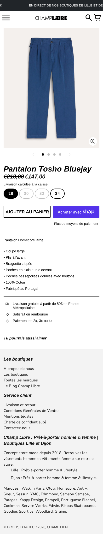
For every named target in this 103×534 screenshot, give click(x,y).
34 (57, 193)
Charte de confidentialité (25, 422)
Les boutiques (16, 374)
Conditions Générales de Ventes (31, 410)
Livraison (10, 184)
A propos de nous (19, 368)
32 (42, 193)
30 (26, 193)
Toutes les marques (21, 380)
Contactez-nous (17, 428)
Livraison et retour (19, 405)
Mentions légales (19, 416)
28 (10, 193)
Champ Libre (58, 527)
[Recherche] (88, 18)
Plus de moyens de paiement (76, 223)
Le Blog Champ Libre (22, 386)
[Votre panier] (97, 18)
